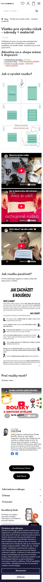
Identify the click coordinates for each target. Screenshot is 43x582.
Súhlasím (21, 577)
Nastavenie (21, 571)
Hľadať (36, 11)
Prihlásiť (34, 525)
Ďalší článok (21, 476)
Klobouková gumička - (14, 60)
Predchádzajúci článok (21, 468)
